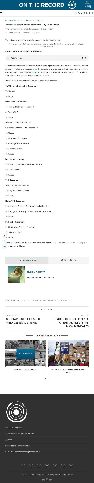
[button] (8, 360)
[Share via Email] (4, 246)
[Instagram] (79, 13)
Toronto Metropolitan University (45, 300)
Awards (8, 439)
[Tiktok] (84, 13)
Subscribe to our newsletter (17, 446)
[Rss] (86, 13)
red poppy (33, 72)
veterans (64, 300)
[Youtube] (81, 13)
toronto (26, 300)
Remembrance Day (13, 300)
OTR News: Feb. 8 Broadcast (26, 370)
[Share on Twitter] (4, 241)
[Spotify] (89, 13)
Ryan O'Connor (14, 32)
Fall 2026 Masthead (13, 427)
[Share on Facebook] (4, 235)
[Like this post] (43, 309)
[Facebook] (73, 13)
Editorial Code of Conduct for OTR (19, 433)
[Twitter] (76, 13)
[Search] (93, 13)
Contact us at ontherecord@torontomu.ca (23, 451)
